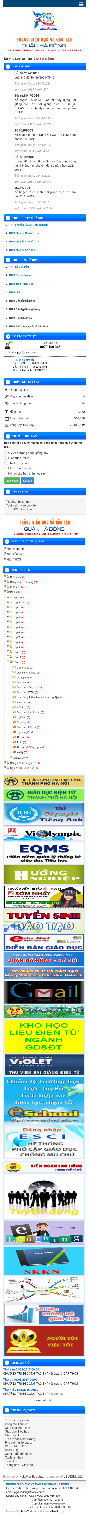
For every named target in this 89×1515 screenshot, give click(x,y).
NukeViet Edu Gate (31, 1476)
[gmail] (44, 992)
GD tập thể (24, 677)
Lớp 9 (18, 647)
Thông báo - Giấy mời (19, 1465)
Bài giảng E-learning (24, 582)
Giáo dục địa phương (30, 712)
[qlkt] (44, 1340)
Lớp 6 (18, 632)
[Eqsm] (44, 852)
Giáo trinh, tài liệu (19, 458)
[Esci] (44, 1141)
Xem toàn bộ (44, 1400)
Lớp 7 (18, 637)
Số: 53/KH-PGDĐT (27, 95)
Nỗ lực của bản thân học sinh (27, 473)
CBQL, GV (21, 757)
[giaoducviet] (44, 942)
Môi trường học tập (20, 468)
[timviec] (44, 1196)
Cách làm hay (14, 1457)
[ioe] (44, 813)
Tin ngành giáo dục (17, 1420)
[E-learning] (44, 1232)
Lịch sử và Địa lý (28, 672)
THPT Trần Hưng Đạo (21, 283)
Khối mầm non (15, 549)
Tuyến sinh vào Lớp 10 (21, 505)
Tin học (23, 737)
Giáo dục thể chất (28, 727)
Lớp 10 (19, 652)
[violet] (44, 1064)
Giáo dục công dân (29, 687)
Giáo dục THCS (15, 1435)
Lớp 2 (18, 612)
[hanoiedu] (44, 1011)
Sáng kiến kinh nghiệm (25, 763)
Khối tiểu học (14, 554)
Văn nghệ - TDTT (16, 1446)
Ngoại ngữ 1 (25, 732)
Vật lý (22, 752)
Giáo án (16, 587)
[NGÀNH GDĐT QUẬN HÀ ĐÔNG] (44, 20)
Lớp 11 (19, 657)
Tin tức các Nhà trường (20, 1439)
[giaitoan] (44, 833)
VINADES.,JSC (73, 1476)
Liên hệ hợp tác (25, 359)
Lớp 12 (19, 662)
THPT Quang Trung (20, 275)
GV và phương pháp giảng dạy (28, 453)
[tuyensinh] (44, 921)
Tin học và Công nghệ (31, 747)
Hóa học (23, 707)
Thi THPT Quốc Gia (19, 509)
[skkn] (44, 1260)
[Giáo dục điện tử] (44, 794)
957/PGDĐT (22, 188)
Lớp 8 (18, 642)
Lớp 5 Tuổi (21, 602)
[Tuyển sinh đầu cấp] (44, 781)
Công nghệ (25, 667)
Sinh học (23, 722)
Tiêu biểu (11, 1461)
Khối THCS (13, 559)
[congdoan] (44, 1167)
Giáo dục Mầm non (17, 1427)
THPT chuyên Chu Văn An (24, 241)
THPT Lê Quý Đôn (18, 266)
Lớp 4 (18, 622)
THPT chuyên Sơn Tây (22, 250)
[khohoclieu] (44, 1035)
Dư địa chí (17, 577)
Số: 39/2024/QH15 (26, 73)
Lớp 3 (18, 617)
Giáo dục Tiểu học (17, 1431)
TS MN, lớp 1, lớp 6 (18, 501)
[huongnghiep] (44, 874)
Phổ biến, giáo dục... (18, 1442)
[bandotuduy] (44, 1289)
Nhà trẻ (19, 597)
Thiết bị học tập (18, 463)
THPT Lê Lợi (16, 292)
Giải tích (23, 682)
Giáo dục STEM (27, 692)
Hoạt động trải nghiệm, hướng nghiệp (40, 697)
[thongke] (44, 1314)
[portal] (44, 958)
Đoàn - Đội (12, 1450)
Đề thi (15, 592)
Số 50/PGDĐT (23, 130)
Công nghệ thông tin (18, 1453)
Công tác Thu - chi (17, 1424)
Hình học (24, 702)
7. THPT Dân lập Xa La (19, 318)
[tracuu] (44, 896)
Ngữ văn (23, 717)
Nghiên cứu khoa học (24, 768)
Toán (21, 742)
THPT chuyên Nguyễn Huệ (24, 233)
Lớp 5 (18, 627)
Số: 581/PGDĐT (25, 157)
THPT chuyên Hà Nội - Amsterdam (28, 224)
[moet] (44, 973)
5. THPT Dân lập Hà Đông (20, 300)
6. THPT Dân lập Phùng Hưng (23, 309)
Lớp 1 (18, 607)
